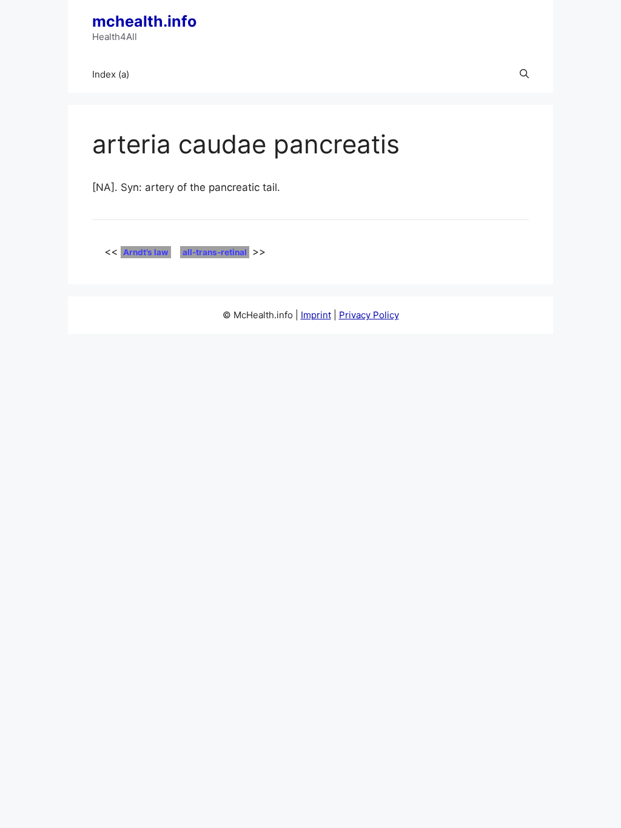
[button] (524, 74)
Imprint (316, 315)
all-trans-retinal (215, 252)
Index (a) (110, 74)
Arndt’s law (146, 252)
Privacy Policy (369, 315)
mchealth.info (144, 21)
